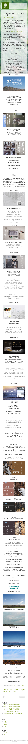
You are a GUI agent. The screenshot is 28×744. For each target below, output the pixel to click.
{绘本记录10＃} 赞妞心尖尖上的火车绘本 (12, 709)
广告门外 (13, 685)
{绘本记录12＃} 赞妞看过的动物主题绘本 (12, 706)
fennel (12, 17)
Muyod (22, 740)
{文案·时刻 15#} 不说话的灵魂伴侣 (12, 689)
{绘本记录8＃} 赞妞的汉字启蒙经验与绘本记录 (13, 715)
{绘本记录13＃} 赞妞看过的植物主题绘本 (12, 704)
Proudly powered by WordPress (6, 740)
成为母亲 (5, 724)
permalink (22, 685)
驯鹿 (4, 734)
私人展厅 (5, 726)
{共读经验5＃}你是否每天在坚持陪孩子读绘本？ (13, 713)
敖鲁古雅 (5, 732)
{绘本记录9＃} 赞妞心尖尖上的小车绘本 (11, 711)
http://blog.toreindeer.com (16, 31)
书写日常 (5, 721)
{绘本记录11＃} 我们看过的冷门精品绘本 (12, 708)
